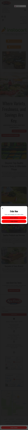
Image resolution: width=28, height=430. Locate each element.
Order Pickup (14, 221)
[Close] (2, 208)
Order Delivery (14, 217)
